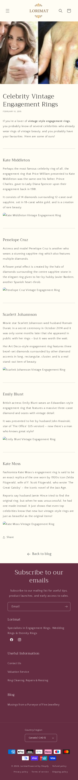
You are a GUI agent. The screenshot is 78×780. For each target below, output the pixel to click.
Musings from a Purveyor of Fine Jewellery (34, 704)
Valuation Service (18, 671)
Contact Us (14, 663)
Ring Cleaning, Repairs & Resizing (28, 680)
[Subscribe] (66, 606)
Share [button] (10, 537)
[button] (7, 11)
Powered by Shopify (38, 766)
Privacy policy (21, 772)
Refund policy (59, 766)
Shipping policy (60, 772)
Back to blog (41, 554)
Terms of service (40, 772)
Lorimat (24, 766)
